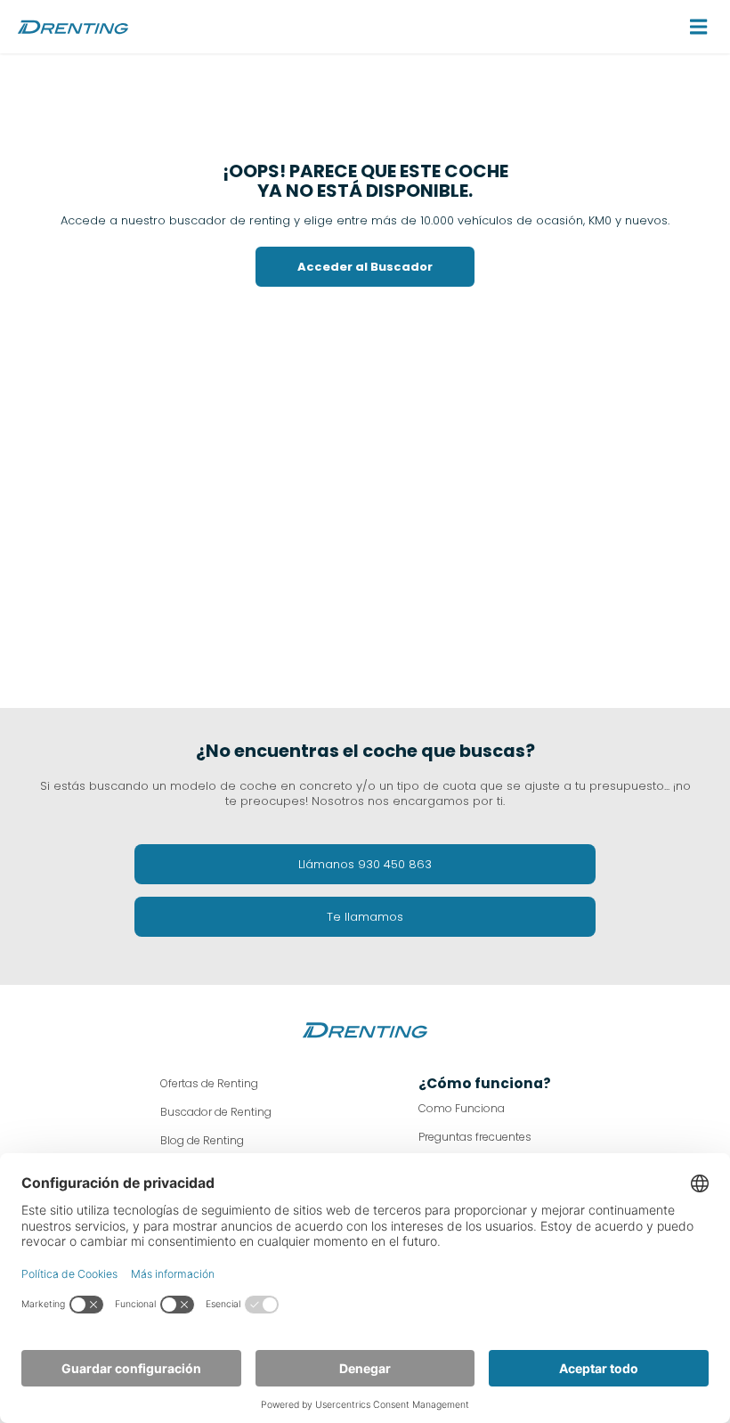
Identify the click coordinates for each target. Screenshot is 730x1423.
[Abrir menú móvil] (698, 26)
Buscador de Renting (216, 1111)
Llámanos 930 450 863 (365, 864)
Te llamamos (365, 916)
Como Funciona (461, 1108)
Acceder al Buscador (365, 266)
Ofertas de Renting (209, 1083)
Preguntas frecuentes (474, 1136)
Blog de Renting (202, 1140)
